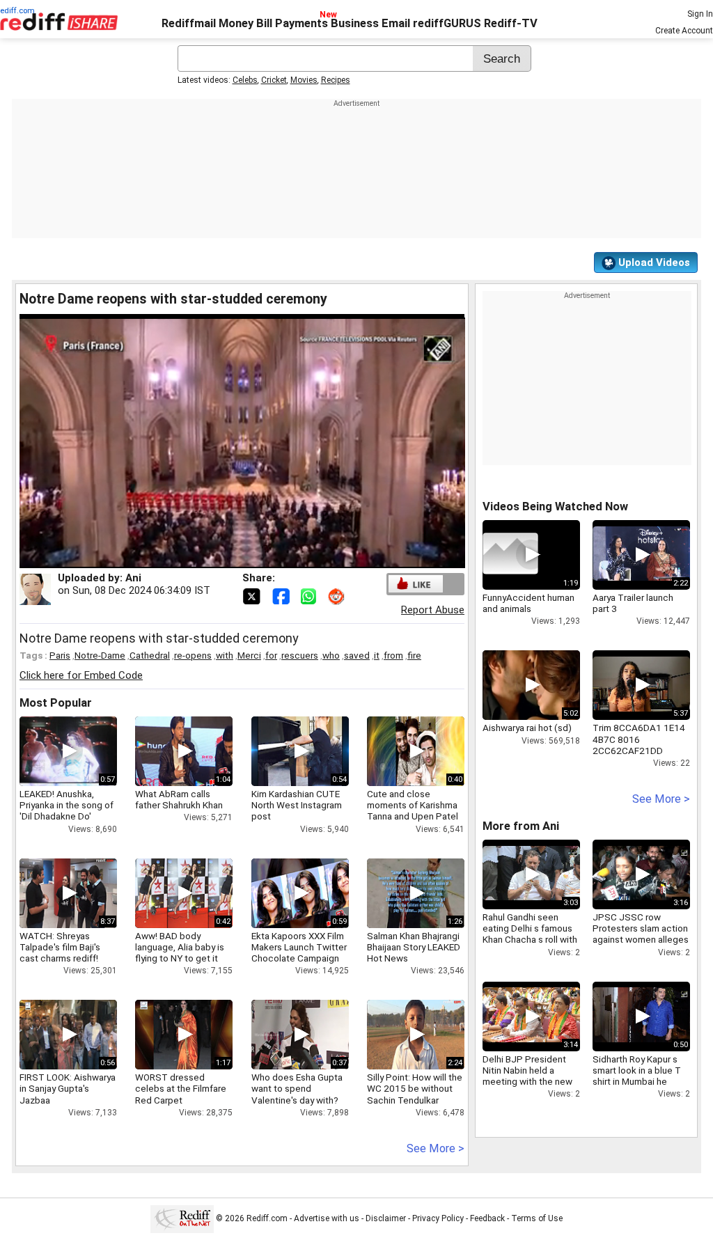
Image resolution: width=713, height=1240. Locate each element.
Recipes (335, 80)
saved (357, 655)
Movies (304, 80)
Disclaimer (386, 1218)
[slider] (227, 558)
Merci (249, 655)
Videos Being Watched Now (555, 506)
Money (236, 23)
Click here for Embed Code (81, 675)
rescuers (299, 655)
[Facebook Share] (282, 595)
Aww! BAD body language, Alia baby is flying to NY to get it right (179, 952)
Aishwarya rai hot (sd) (527, 727)
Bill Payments (292, 23)
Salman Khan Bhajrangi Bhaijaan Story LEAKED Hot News (413, 947)
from (393, 655)
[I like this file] (416, 583)
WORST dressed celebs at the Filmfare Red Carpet (180, 1088)
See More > (435, 1148)
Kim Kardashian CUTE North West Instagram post (296, 805)
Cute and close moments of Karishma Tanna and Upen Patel (412, 805)
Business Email (370, 23)
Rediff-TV (511, 23)
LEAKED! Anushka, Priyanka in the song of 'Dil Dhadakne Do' (66, 805)
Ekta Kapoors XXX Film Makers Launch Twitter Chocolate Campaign (299, 947)
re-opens (193, 655)
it (376, 655)
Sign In (700, 14)
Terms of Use (537, 1218)
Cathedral (150, 655)
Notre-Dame (100, 655)
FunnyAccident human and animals (528, 603)
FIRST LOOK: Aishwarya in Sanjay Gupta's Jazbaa (67, 1088)
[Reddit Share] (337, 595)
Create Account (684, 31)
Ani (133, 578)
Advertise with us (326, 1218)
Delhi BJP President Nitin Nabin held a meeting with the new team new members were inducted (527, 1081)
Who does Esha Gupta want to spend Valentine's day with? (297, 1088)
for (271, 655)
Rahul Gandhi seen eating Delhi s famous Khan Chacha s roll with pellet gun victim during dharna (531, 939)
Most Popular (55, 702)
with (224, 655)
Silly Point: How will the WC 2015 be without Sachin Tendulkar (414, 1088)
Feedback (487, 1218)
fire (414, 655)
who (331, 655)
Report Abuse (432, 610)
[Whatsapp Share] (311, 595)
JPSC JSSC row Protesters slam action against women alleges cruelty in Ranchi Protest (641, 939)
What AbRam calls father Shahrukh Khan (179, 799)
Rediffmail (189, 23)
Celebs (245, 80)
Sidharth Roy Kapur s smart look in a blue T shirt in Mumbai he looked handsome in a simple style (638, 1081)
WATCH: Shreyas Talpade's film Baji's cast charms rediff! (59, 947)
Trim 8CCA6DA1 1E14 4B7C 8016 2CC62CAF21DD (639, 738)
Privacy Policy (438, 1218)
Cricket (274, 80)
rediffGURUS (447, 23)
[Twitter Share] (252, 595)
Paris (59, 655)
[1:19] (510, 555)
